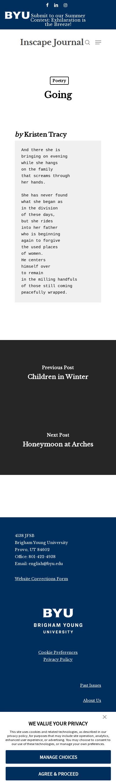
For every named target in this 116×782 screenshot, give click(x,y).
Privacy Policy (58, 659)
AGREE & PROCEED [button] (58, 774)
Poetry (59, 80)
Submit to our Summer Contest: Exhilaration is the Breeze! (58, 20)
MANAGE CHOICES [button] (58, 757)
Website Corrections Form (41, 578)
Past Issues (90, 685)
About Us (92, 700)
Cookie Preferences (58, 652)
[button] (105, 717)
